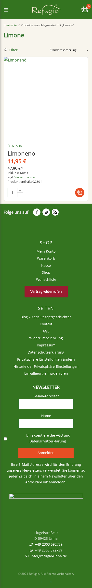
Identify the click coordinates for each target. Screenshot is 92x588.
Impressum (46, 345)
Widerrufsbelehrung (46, 338)
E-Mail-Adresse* (46, 396)
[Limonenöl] (46, 99)
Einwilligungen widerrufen (46, 373)
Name (46, 415)
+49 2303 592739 (48, 544)
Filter (13, 50)
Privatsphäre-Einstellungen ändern (46, 359)
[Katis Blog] (55, 212)
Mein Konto (46, 251)
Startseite (10, 25)
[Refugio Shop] (46, 9)
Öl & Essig (15, 146)
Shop (46, 272)
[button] (79, 192)
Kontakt (46, 324)
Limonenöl (22, 153)
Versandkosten (25, 177)
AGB (46, 331)
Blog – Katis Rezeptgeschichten (46, 317)
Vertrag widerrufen (46, 291)
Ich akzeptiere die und (47, 438)
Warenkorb (46, 258)
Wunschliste (46, 279)
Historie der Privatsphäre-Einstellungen (46, 366)
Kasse (46, 265)
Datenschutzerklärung (46, 352)
